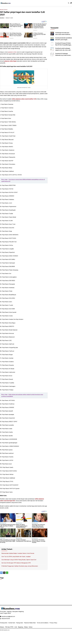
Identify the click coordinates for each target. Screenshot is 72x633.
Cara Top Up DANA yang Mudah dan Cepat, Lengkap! (16, 556)
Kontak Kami (11, 622)
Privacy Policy (53, 622)
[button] (68, 3)
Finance (5, 9)
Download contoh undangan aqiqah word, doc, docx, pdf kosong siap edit (62, 50)
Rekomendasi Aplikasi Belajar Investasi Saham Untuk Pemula (17, 553)
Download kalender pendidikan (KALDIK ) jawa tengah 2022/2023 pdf (63, 39)
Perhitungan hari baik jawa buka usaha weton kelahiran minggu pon (62, 34)
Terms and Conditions (42, 622)
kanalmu (2, 17)
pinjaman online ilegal (10, 61)
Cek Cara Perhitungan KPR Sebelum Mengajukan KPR (16, 563)
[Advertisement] (61, 18)
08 (2, 618)
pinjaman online (12, 52)
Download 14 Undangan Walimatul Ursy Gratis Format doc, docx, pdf (62, 55)
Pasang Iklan (19, 622)
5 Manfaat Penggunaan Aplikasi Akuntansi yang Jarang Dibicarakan (19, 566)
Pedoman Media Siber (30, 622)
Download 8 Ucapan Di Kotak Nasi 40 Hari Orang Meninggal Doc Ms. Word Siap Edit (63, 44)
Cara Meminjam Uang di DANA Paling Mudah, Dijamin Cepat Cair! (18, 559)
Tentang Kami (3, 622)
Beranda (1, 9)
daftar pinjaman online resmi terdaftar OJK (24, 99)
